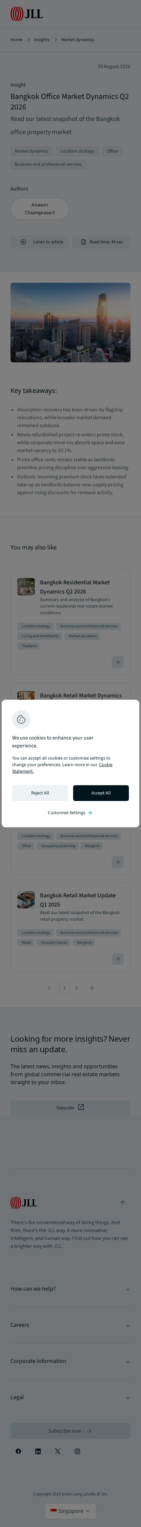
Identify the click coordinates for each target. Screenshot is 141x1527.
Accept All (101, 793)
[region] (70, 763)
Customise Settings (70, 813)
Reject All (40, 793)
